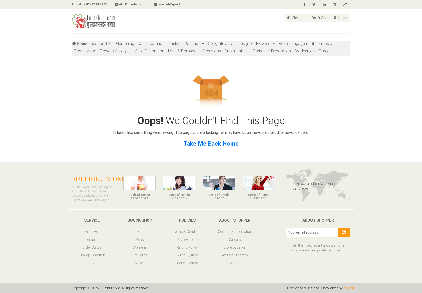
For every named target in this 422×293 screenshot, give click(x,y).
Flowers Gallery (113, 50)
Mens (139, 239)
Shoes (140, 263)
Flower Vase (85, 50)
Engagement (302, 43)
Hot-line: (90, 4)
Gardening (125, 43)
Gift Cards (139, 255)
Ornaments (234, 50)
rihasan (348, 288)
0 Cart (322, 18)
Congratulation (221, 43)
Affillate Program (235, 255)
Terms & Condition (187, 232)
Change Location (92, 255)
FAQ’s (92, 263)
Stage (324, 50)
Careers (235, 239)
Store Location (234, 247)
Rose (283, 43)
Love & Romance (183, 50)
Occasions (211, 50)
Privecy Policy (187, 239)
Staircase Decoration (272, 50)
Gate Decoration (149, 50)
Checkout (298, 18)
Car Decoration (151, 43)
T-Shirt (140, 232)
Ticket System (187, 263)
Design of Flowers (254, 43)
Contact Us (92, 239)
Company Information (235, 232)
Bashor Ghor (101, 43)
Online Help (92, 232)
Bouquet (192, 43)
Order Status (92, 247)
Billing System (187, 255)
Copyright (234, 263)
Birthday (325, 43)
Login (342, 18)
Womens (140, 247)
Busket (174, 43)
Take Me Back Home (211, 143)
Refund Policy (187, 247)
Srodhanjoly (304, 50)
